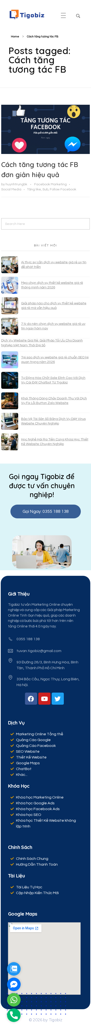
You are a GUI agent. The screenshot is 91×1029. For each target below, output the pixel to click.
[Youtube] (44, 699)
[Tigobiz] (26, 14)
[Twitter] (58, 699)
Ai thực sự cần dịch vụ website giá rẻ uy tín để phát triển (53, 265)
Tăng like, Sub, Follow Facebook (51, 189)
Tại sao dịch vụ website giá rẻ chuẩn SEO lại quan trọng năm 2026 (55, 360)
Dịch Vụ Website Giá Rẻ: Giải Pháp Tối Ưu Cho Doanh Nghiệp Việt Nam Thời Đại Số (42, 343)
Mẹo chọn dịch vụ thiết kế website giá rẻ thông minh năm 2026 (52, 285)
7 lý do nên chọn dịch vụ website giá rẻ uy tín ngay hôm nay (53, 326)
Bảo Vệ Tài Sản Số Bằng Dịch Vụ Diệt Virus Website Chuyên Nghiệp (53, 421)
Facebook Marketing (50, 184)
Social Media (11, 189)
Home (15, 36)
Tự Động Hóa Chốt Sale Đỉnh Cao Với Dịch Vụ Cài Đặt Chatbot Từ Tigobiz (53, 380)
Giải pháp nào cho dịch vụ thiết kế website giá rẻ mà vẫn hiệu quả (53, 306)
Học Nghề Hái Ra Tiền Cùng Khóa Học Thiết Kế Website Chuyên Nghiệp (54, 442)
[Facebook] (31, 699)
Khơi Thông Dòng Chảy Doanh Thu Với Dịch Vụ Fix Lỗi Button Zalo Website (54, 401)
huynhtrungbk (17, 184)
